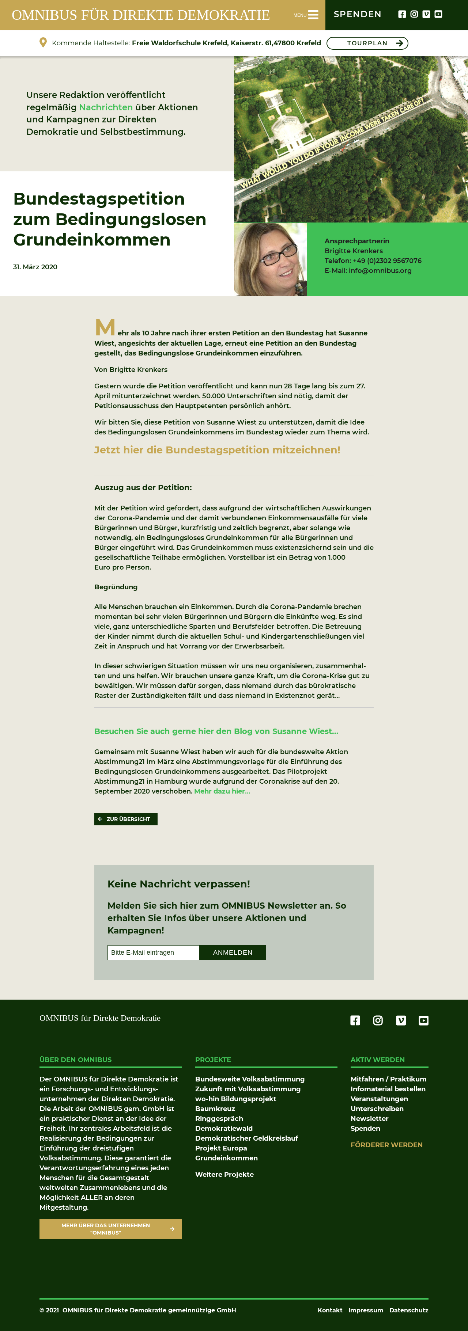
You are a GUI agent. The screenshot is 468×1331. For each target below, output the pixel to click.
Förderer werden (387, 1145)
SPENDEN (358, 14)
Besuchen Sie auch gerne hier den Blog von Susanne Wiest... (217, 731)
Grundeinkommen (226, 1158)
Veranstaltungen (379, 1099)
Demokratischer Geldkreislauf (246, 1138)
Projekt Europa (221, 1148)
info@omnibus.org (380, 271)
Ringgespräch (219, 1119)
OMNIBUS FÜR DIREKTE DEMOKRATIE (141, 15)
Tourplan (367, 43)
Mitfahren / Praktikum (389, 1079)
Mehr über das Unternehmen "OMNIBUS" (105, 1229)
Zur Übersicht (128, 819)
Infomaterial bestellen (388, 1089)
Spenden (365, 1129)
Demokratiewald (224, 1129)
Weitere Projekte (224, 1175)
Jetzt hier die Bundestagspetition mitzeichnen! (217, 450)
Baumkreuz (215, 1109)
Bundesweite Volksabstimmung (250, 1079)
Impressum (366, 1310)
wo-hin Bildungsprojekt (235, 1099)
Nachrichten (106, 107)
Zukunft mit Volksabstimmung (248, 1089)
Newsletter (370, 1119)
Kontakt (330, 1310)
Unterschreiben (377, 1109)
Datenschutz (409, 1310)
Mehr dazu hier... (222, 791)
